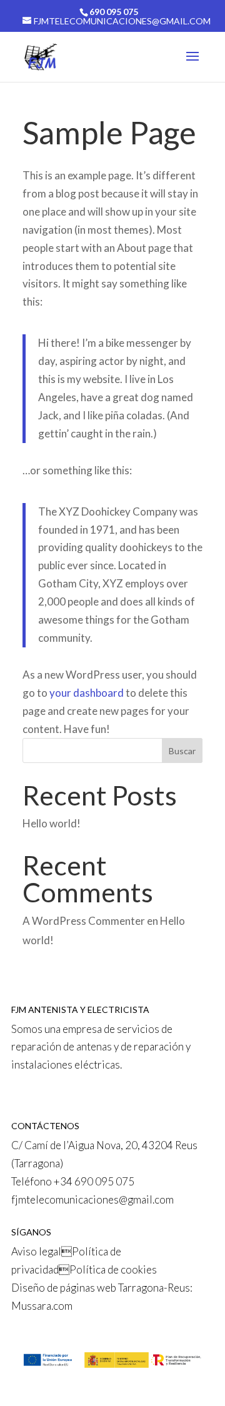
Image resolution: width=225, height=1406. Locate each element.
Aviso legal (36, 1251)
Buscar (182, 750)
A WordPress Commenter (83, 920)
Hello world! (51, 823)
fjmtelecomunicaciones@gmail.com (92, 1199)
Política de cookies (113, 1269)
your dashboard (86, 692)
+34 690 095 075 (94, 1181)
